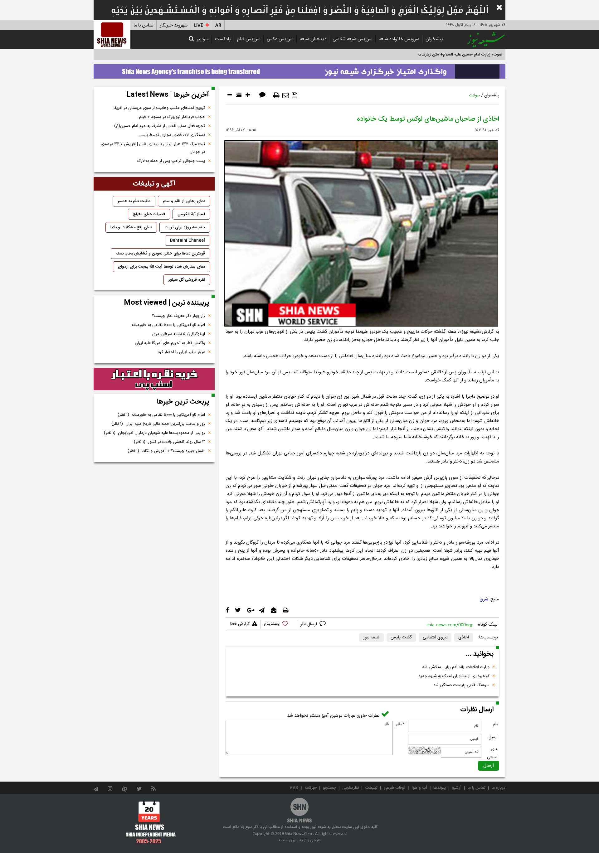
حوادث (474, 95)
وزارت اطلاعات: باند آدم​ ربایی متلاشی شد (455, 667)
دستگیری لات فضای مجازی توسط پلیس (172, 135)
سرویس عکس (280, 39)
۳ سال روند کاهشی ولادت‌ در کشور (169, 442)
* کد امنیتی (492, 754)
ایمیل (493, 737)
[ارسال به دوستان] (285, 95)
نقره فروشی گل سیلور (186, 279)
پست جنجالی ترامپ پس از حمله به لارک (171, 161)
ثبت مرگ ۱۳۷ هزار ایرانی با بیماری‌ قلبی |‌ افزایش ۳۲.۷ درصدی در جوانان (153, 148)
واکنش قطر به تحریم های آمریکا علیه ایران (170, 343)
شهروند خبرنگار (173, 25)
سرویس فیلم (249, 39)
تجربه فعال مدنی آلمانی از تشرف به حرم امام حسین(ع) (159, 126)
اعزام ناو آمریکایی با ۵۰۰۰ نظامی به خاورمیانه (168, 325)
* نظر (400, 724)
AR (218, 25)
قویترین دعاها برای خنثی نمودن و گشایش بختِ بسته (160, 253)
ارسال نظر (309, 624)
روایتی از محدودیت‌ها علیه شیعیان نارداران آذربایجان (154, 432)
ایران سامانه (287, 840)
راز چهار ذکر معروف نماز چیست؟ (178, 316)
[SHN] (112, 34)
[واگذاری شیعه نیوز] (299, 69)
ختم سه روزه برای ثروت (184, 227)
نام (495, 724)
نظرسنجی (350, 788)
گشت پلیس (401, 637)
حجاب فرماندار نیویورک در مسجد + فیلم (172, 117)
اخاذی (463, 637)
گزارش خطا (240, 624)
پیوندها (439, 788)
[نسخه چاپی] (276, 95)
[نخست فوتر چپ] (151, 822)
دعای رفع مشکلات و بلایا (131, 227)
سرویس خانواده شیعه (399, 39)
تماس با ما (143, 25)
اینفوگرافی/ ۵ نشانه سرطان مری (178, 334)
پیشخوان (434, 39)
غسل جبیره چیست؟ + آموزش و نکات (166, 451)
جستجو (329, 788)
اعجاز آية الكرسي (191, 214)
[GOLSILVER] (154, 379)
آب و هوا (419, 788)
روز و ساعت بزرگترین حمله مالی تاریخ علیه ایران (158, 423)
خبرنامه (310, 788)
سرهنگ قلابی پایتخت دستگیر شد (461, 685)
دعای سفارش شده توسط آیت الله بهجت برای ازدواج (161, 266)
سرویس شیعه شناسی (353, 39)
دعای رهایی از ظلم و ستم (184, 201)
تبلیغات (371, 788)
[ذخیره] (294, 95)
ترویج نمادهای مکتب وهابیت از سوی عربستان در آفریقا (159, 107)
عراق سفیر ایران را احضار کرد (181, 352)
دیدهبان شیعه (313, 39)
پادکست (223, 39)
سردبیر (203, 39)
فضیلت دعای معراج (149, 214)
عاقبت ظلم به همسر (134, 201)
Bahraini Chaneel (187, 240)
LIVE (198, 25)
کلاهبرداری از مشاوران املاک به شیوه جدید (453, 676)
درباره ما (498, 788)
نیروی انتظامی (435, 637)
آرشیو (456, 788)
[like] (279, 624)
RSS (294, 788)
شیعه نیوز (371, 637)
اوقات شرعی (394, 788)
